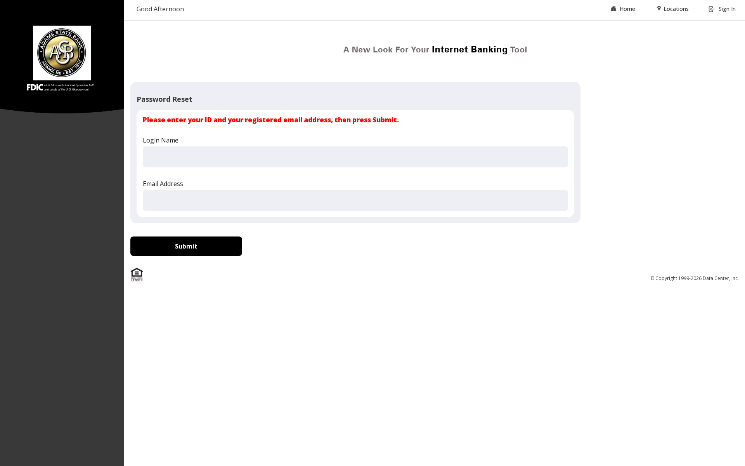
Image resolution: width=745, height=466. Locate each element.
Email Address (163, 183)
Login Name (160, 140)
